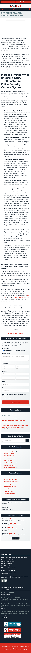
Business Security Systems (10, 479)
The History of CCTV (7, 414)
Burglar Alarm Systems (9, 463)
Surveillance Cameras (9, 493)
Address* (4, 371)
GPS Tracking (7, 484)
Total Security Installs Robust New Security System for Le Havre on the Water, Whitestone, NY (15, 426)
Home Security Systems (10, 486)
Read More (16, 538)
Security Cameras (8, 489)
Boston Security (8, 460)
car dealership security (9, 467)
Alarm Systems (7, 477)
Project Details (6, 353)
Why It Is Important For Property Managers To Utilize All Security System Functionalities (15, 612)
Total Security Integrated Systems (15, 5)
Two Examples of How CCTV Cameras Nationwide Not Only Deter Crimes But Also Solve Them (15, 419)
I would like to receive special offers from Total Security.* (14, 395)
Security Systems (8, 491)
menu (5, 9)
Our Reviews (7, 2)
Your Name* (5, 363)
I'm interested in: (6, 348)
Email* (4, 381)
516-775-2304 (17, 9)
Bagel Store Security (9, 455)
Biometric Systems (8, 458)
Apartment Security (9, 453)
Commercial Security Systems (11, 481)
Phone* (4, 388)
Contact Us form (20, 297)
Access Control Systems (10, 451)
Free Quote (23, 2)
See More (5, 617)
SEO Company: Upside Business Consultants (15, 650)
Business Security (8, 465)
